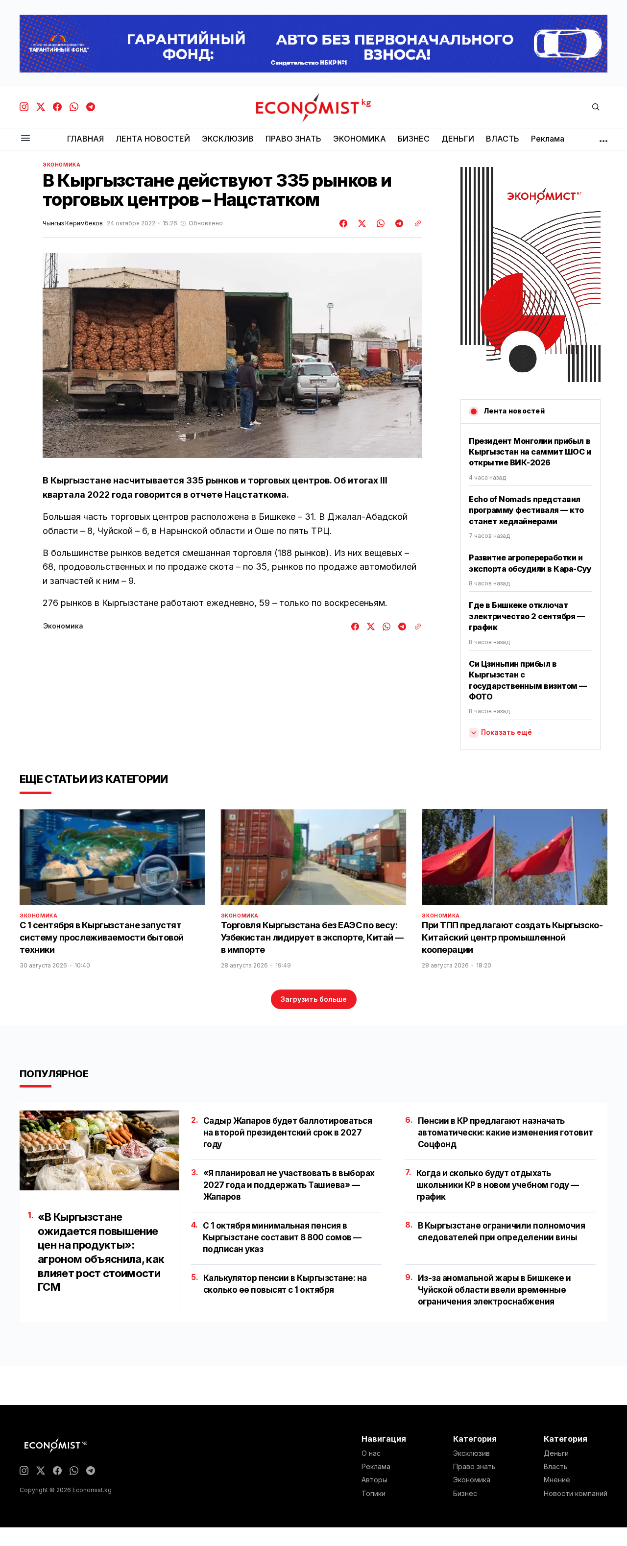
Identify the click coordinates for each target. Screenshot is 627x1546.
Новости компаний (575, 1494)
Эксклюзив (471, 1453)
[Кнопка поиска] (595, 107)
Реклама (376, 1467)
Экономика (61, 164)
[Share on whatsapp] (379, 223)
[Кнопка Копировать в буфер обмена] (414, 223)
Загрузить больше (314, 999)
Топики (374, 1494)
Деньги (556, 1453)
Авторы (374, 1480)
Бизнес (465, 1494)
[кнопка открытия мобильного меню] (25, 138)
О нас (371, 1453)
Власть (556, 1467)
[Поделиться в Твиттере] (360, 223)
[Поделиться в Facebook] (344, 223)
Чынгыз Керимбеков (73, 223)
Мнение (557, 1480)
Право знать (474, 1467)
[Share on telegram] (397, 223)
